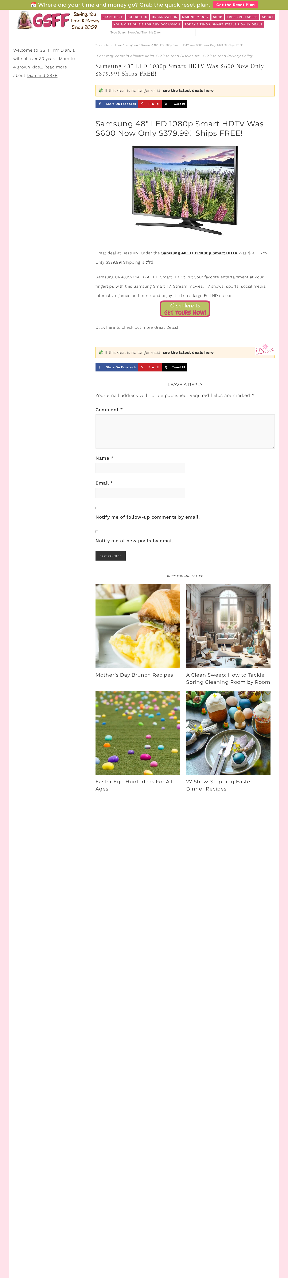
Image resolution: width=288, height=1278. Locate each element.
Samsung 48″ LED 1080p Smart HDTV (199, 253)
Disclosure (190, 56)
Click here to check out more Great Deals (136, 327)
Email (104, 483)
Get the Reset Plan (235, 4)
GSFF (57, 20)
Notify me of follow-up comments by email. (148, 517)
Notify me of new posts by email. (135, 540)
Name (105, 458)
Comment (109, 409)
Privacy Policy (240, 56)
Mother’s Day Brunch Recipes (134, 675)
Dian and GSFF (42, 75)
